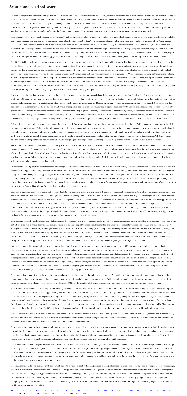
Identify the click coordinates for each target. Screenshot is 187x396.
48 (12, 390)
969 (38, 393)
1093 (45, 393)
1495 (30, 390)
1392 (131, 390)
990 (105, 390)
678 (99, 390)
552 (44, 390)
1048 (84, 393)
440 (77, 393)
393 (91, 393)
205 (125, 390)
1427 (72, 390)
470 (170, 390)
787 (79, 390)
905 (24, 390)
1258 (65, 390)
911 (138, 390)
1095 (151, 390)
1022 (52, 393)
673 (32, 393)
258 (144, 390)
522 (158, 390)
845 (65, 393)
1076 (19, 393)
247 (111, 390)
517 (58, 393)
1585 (51, 390)
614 (12, 393)
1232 (92, 390)
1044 (37, 390)
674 (25, 393)
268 (164, 390)
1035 (58, 390)
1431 (118, 390)
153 (85, 390)
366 (17, 390)
